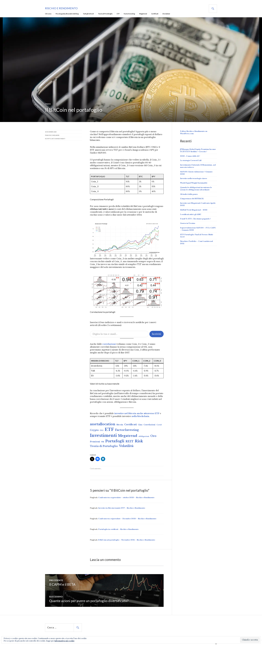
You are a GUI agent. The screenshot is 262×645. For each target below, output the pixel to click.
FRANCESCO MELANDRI (52, 135)
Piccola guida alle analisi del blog (67, 14)
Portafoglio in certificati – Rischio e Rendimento (118, 529)
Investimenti (103, 435)
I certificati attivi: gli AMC (190, 214)
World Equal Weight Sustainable (193, 183)
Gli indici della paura (189, 194)
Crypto (94, 430)
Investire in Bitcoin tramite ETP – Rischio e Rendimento (121, 508)
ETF (118, 14)
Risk (139, 441)
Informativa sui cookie (64, 641)
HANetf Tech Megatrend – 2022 (193, 210)
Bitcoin (119, 425)
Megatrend (143, 14)
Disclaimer (166, 14)
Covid (159, 425)
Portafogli (114, 441)
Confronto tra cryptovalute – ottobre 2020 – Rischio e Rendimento (126, 497)
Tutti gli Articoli (88, 14)
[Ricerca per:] (63, 628)
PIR (102, 442)
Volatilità (126, 446)
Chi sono (48, 14)
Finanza (48, 104)
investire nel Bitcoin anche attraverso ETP (136, 413)
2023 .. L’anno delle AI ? (190, 156)
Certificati (154, 14)
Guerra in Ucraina (187, 223)
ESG (101, 430)
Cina (140, 425)
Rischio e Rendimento (61, 8)
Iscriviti (156, 334)
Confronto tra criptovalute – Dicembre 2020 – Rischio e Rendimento (127, 519)
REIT (130, 441)
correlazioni (109, 344)
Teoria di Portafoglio (105, 14)
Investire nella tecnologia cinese (193, 178)
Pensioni (95, 441)
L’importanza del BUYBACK (192, 199)
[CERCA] (213, 8)
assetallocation (102, 424)
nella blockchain (140, 416)
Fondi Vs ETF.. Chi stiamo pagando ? (195, 219)
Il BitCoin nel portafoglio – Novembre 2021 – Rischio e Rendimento (126, 540)
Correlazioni (149, 425)
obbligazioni (144, 436)
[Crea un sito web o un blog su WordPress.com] (216, 643)
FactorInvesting (129, 14)
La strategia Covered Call (190, 160)
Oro (153, 436)
